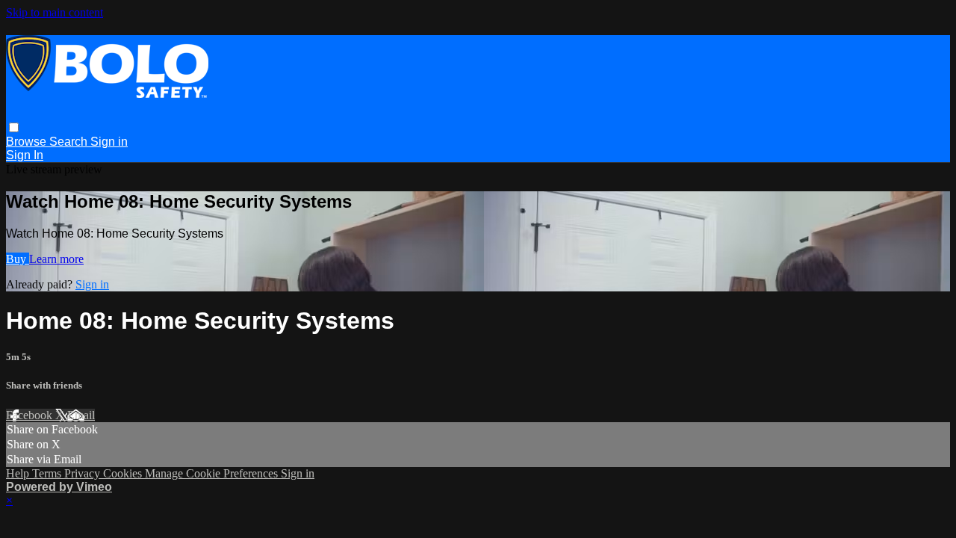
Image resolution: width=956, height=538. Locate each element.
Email (81, 415)
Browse (27, 141)
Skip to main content (54, 12)
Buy (17, 259)
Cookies (124, 473)
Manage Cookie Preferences (213, 473)
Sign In (24, 155)
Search (69, 141)
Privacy (83, 473)
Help (19, 473)
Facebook (30, 415)
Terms (48, 473)
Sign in (109, 141)
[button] (14, 127)
